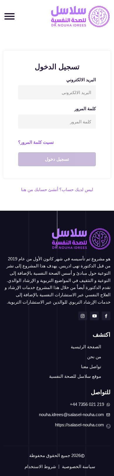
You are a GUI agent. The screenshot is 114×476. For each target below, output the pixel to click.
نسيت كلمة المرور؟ (36, 142)
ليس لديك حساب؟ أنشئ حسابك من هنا (57, 189)
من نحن (94, 356)
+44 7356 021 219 (87, 404)
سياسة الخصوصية (78, 466)
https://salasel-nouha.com (79, 425)
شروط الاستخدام (40, 466)
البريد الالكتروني (81, 79)
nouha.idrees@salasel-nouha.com (71, 414)
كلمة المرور (85, 108)
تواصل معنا (91, 366)
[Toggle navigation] (9, 16)
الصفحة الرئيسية (86, 347)
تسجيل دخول (57, 159)
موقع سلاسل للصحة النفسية (75, 376)
